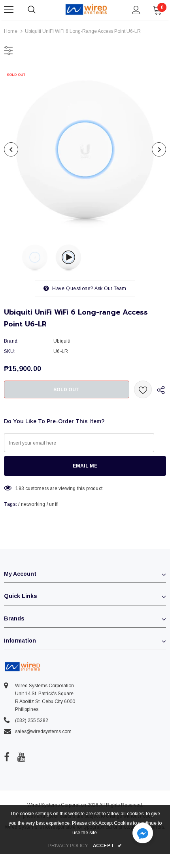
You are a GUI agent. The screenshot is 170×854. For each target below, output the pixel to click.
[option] (85, 149)
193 (19, 488)
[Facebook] (6, 757)
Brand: (11, 341)
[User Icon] (136, 10)
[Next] (159, 149)
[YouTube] (21, 757)
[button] (142, 834)
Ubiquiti (61, 341)
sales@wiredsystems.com (43, 731)
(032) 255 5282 (31, 720)
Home (10, 31)
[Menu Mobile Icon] (8, 10)
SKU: (9, 351)
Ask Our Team (110, 288)
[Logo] (86, 9)
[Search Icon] (39, 10)
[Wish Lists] (143, 389)
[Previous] (11, 149)
